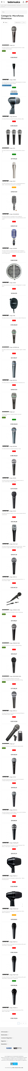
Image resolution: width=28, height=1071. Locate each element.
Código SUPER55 (13, 248)
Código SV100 (12, 777)
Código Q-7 (12, 743)
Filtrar (6, 22)
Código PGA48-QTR (13, 842)
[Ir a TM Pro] (18, 1048)
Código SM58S (12, 478)
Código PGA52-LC (13, 875)
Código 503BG (12, 79)
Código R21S (12, 148)
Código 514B (12, 315)
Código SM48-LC (13, 576)
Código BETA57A (13, 380)
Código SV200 (12, 511)
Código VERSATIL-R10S (14, 609)
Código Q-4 (12, 411)
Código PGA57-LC (13, 941)
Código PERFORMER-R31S (15, 676)
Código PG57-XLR (13, 544)
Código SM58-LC (13, 710)
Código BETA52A (13, 116)
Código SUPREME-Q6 (14, 347)
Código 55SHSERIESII (14, 214)
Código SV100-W (13, 810)
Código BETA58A (13, 446)
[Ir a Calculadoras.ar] (9, 1048)
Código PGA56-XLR (13, 908)
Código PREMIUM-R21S (14, 643)
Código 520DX (12, 282)
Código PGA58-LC (13, 1007)
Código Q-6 (12, 45)
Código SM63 (12, 181)
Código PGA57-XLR (13, 974)
